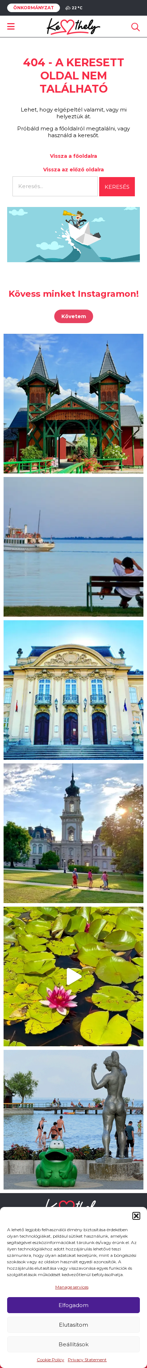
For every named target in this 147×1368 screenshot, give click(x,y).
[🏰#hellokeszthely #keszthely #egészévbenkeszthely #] (73, 403)
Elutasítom (73, 1324)
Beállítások (73, 1344)
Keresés (117, 186)
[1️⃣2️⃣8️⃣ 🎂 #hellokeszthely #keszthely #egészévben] (73, 690)
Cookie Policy (50, 1359)
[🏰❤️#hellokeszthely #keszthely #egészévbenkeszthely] (73, 833)
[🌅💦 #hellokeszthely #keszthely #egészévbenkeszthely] (73, 1120)
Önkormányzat (33, 8)
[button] (136, 1215)
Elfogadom (73, 1305)
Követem (73, 316)
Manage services (71, 1287)
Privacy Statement (87, 1359)
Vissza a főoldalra (73, 156)
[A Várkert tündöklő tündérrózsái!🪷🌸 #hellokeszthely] (73, 976)
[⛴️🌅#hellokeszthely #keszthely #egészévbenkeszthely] (73, 547)
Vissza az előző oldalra (73, 169)
